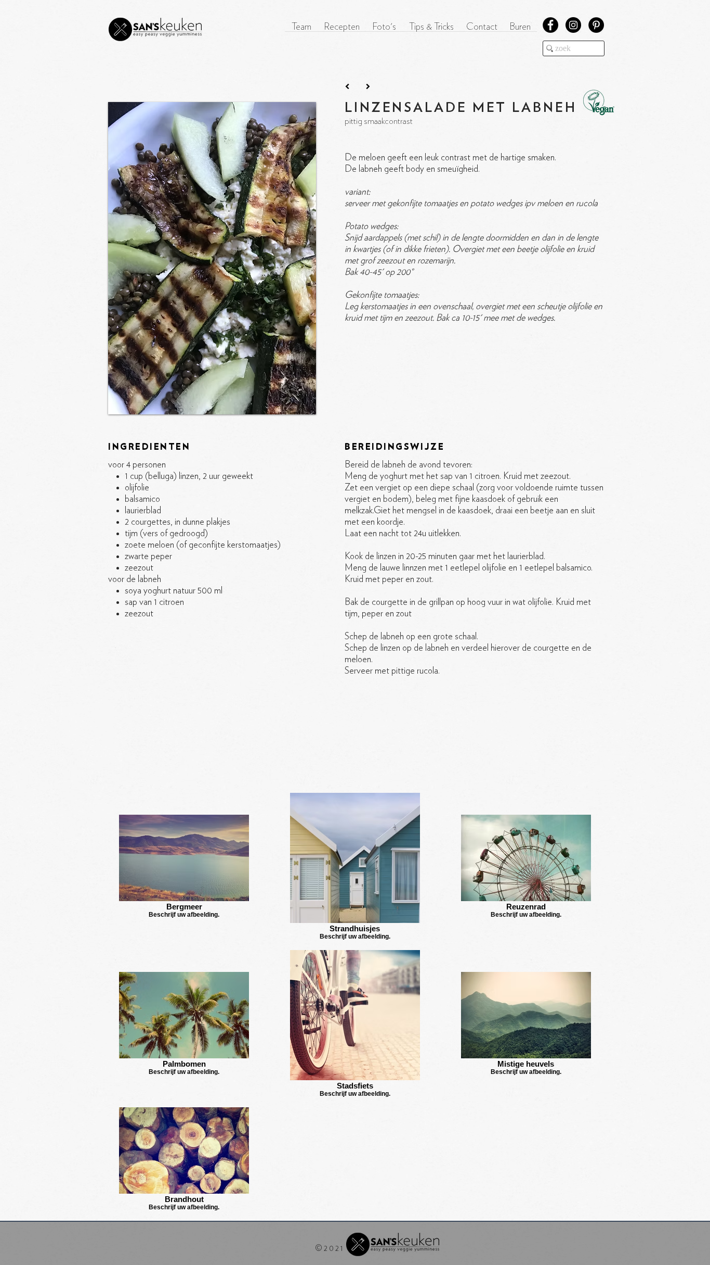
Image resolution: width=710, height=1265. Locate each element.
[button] (342, 30)
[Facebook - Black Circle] (550, 25)
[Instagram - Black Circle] (573, 25)
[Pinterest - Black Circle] (596, 25)
